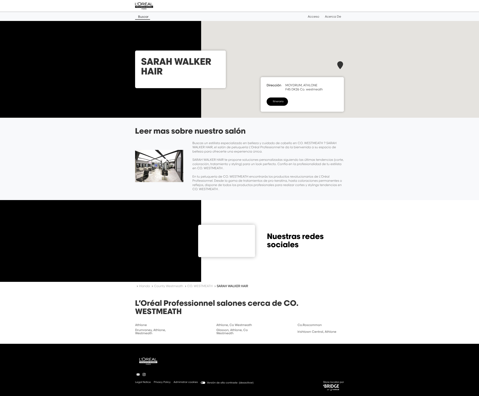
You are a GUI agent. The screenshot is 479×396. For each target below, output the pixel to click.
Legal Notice (143, 382)
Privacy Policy (162, 382)
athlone (141, 325)
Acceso (313, 16)
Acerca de (333, 16)
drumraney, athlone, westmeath (150, 331)
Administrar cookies (186, 382)
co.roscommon (310, 325)
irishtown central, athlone (317, 331)
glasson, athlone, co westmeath (232, 331)
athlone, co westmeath (234, 325)
